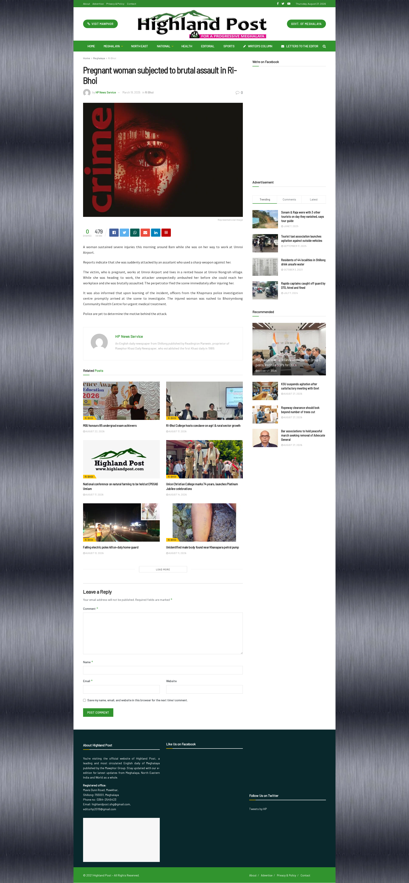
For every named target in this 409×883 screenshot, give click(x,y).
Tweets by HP (258, 809)
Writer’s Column (260, 46)
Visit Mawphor (102, 24)
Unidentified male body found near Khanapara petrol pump (202, 547)
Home (91, 46)
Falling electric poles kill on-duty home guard (110, 547)
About (86, 3)
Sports (229, 46)
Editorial (208, 46)
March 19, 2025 (131, 92)
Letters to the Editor (302, 46)
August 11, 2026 (177, 553)
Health (186, 46)
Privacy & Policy (115, 3)
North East (139, 46)
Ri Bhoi (112, 58)
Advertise (98, 3)
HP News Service (106, 92)
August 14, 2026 (177, 494)
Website (171, 681)
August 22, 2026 (94, 431)
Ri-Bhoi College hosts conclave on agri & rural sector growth (203, 425)
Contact (131, 3)
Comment (90, 609)
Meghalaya (112, 46)
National (163, 46)
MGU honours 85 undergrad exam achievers (110, 425)
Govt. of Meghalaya (306, 24)
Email (88, 681)
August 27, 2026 (267, 370)
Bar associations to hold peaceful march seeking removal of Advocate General (303, 435)
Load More (163, 569)
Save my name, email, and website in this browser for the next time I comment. (137, 700)
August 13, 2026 (94, 553)
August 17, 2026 (177, 431)
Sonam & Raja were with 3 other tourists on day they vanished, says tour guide (302, 216)
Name (88, 662)
